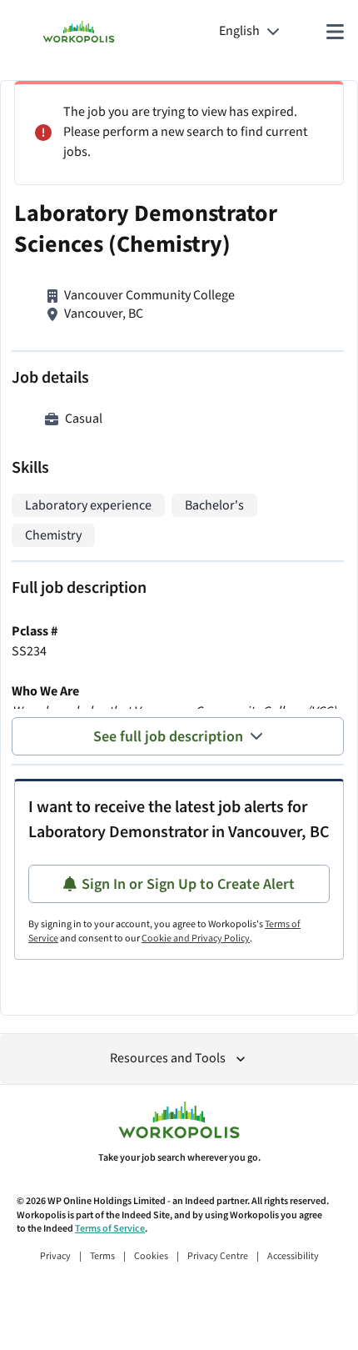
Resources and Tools (168, 1058)
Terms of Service (110, 1228)
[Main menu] (335, 32)
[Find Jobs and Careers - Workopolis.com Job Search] (78, 32)
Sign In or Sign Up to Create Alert (188, 884)
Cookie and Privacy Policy (196, 938)
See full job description (168, 736)
